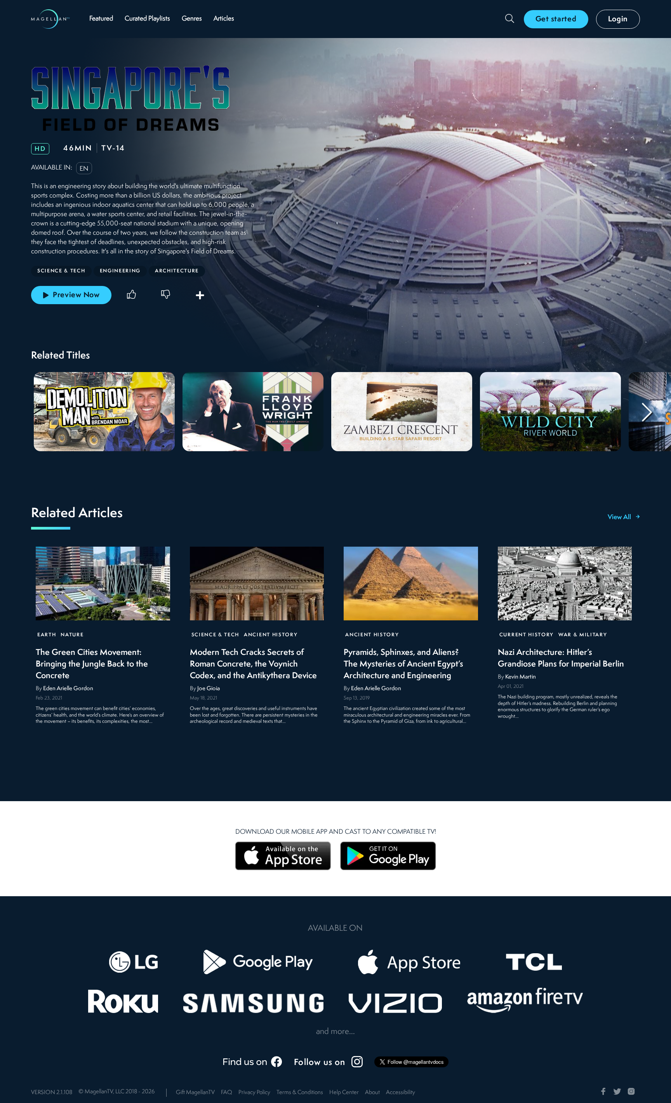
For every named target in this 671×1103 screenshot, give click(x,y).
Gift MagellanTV (195, 1093)
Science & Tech (215, 634)
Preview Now (76, 295)
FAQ (226, 1093)
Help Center (344, 1093)
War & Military (582, 634)
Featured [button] (101, 19)
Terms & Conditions (299, 1093)
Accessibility (400, 1093)
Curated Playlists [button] (147, 19)
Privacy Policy (254, 1093)
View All (619, 517)
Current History (526, 634)
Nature (72, 634)
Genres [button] (192, 19)
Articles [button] (224, 19)
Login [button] (618, 19)
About (372, 1093)
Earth (46, 634)
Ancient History (270, 634)
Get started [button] (556, 19)
